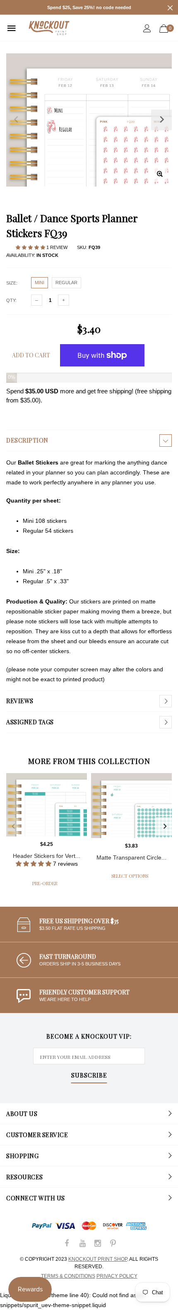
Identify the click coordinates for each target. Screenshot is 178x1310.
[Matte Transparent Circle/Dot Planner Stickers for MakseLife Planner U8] (131, 805)
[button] (31, 247)
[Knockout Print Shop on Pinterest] (113, 1244)
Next (165, 826)
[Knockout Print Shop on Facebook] (67, 1244)
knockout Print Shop (97, 1259)
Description (27, 440)
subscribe (89, 1076)
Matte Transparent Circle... (131, 857)
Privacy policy (116, 1276)
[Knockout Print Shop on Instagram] (98, 1244)
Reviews (20, 701)
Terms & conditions (68, 1276)
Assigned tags (30, 722)
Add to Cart (31, 355)
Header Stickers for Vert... (46, 856)
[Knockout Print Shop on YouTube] (82, 1244)
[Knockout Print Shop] (49, 28)
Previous (13, 826)
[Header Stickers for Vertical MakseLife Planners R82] (46, 804)
